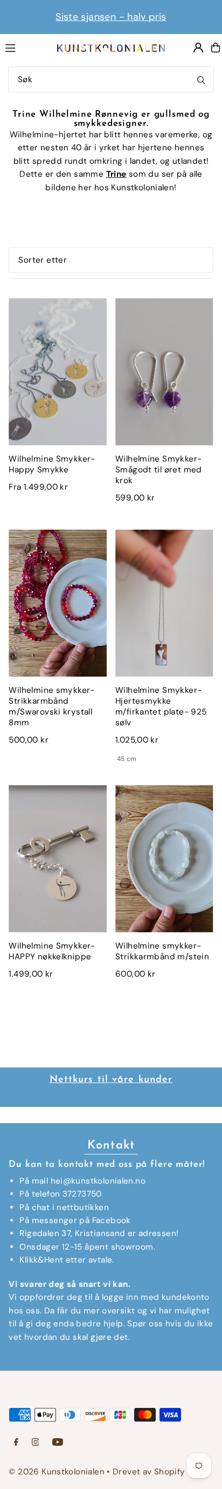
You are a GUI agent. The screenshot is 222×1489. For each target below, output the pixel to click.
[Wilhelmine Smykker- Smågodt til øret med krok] (164, 371)
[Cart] (215, 47)
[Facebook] (16, 1442)
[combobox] (111, 79)
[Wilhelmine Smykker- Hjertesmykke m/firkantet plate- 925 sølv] (164, 603)
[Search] (201, 79)
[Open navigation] (25, 47)
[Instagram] (35, 1442)
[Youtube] (57, 1442)
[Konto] (198, 47)
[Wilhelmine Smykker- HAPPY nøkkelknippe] (58, 858)
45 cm (127, 758)
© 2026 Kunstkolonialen (58, 1471)
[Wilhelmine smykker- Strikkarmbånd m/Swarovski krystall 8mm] (58, 603)
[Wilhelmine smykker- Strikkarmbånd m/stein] (164, 858)
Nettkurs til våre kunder (111, 1080)
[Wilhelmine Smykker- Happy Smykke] (58, 371)
